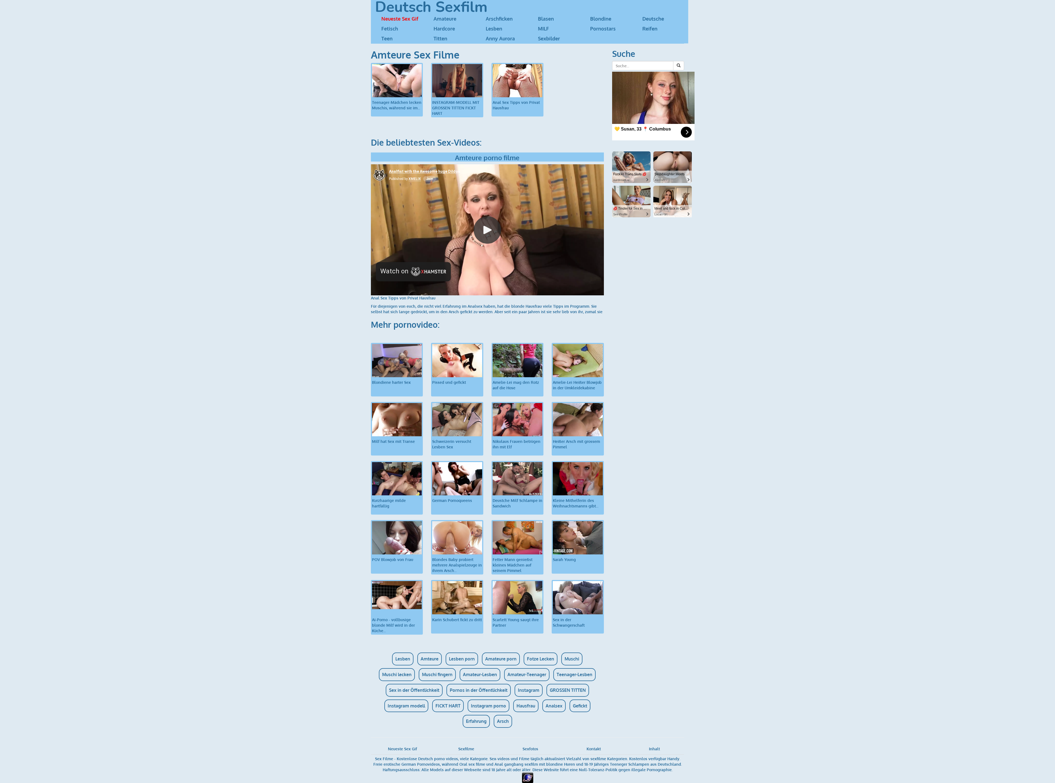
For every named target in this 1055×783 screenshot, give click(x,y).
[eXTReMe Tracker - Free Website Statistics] (527, 777)
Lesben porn (462, 659)
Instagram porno (488, 706)
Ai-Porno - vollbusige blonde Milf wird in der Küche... (393, 625)
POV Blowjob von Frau (392, 559)
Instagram (528, 690)
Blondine (600, 19)
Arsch (503, 721)
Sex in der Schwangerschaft (569, 622)
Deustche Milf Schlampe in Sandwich (517, 503)
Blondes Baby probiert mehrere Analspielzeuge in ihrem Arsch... (457, 565)
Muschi (572, 659)
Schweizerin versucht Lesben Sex (451, 444)
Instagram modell (406, 706)
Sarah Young (564, 559)
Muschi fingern (437, 674)
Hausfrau (526, 706)
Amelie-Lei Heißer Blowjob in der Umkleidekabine (577, 385)
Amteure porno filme (487, 157)
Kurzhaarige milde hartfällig (389, 503)
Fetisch (389, 29)
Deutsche (653, 19)
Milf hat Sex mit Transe (393, 441)
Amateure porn (501, 659)
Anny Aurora (500, 38)
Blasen (546, 19)
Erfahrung (476, 721)
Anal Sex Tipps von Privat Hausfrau (516, 105)
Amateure (445, 19)
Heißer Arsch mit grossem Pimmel (576, 444)
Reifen (649, 29)
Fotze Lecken (540, 659)
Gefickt (580, 706)
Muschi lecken (397, 674)
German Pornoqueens (452, 500)
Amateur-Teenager (526, 674)
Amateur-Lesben (480, 674)
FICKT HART (447, 706)
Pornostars (603, 29)
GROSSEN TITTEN (568, 690)
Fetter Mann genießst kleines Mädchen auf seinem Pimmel (512, 565)
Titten (440, 38)
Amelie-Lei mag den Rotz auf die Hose (516, 385)
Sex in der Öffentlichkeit (414, 690)
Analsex (554, 706)
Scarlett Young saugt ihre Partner (516, 622)
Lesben (494, 29)
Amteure (429, 659)
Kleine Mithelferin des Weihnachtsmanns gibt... (575, 503)
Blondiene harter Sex (391, 382)
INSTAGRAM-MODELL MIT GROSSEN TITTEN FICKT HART (455, 108)
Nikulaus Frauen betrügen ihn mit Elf (516, 444)
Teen (387, 38)
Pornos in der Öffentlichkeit (478, 690)
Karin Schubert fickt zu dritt (457, 619)
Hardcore (444, 29)
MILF (543, 29)
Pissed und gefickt (449, 382)
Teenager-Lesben (574, 674)
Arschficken (499, 19)
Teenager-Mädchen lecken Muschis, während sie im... (396, 105)
